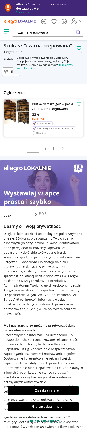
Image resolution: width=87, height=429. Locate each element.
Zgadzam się (47, 390)
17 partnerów (14, 295)
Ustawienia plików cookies (59, 427)
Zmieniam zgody (43, 421)
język (42, 212)
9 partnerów (26, 299)
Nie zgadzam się (47, 406)
